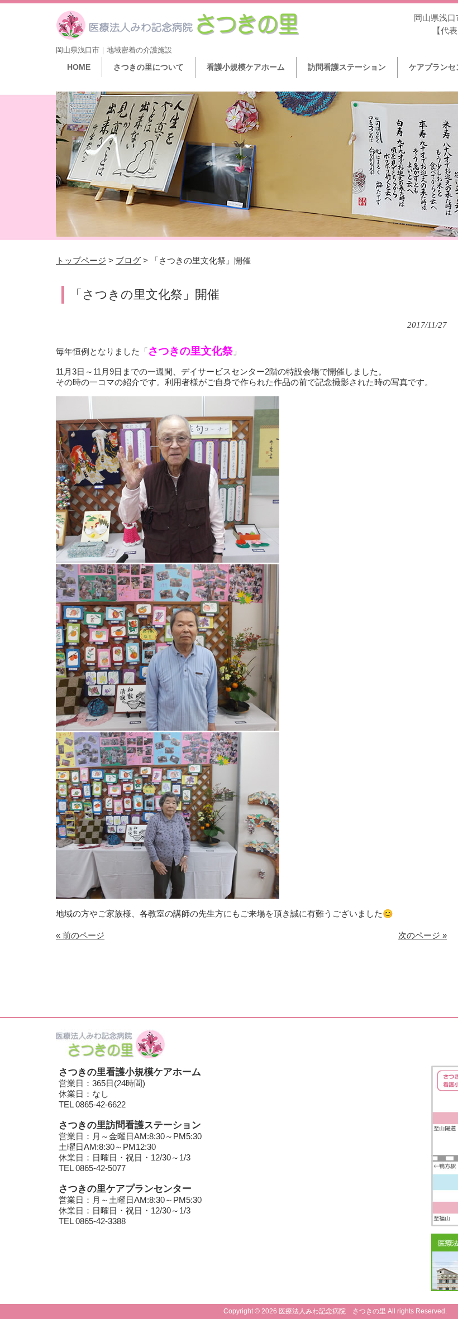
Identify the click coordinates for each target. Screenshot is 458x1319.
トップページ (81, 260)
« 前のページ (80, 935)
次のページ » (422, 935)
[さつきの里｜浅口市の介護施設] (177, 36)
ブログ (128, 260)
